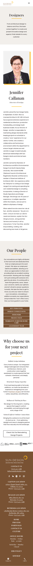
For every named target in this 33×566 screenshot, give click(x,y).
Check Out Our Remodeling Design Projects (16, 433)
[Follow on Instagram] (23, 476)
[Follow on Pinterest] (20, 476)
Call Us (25, 561)
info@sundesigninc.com (16, 471)
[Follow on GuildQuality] (16, 476)
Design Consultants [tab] (16, 311)
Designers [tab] (16, 315)
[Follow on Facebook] (9, 476)
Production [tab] (16, 318)
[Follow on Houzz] (13, 476)
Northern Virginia (15, 392)
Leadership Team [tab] (16, 326)
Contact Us (8, 561)
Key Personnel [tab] (16, 308)
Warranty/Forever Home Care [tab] (17, 322)
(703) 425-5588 (16, 469)
